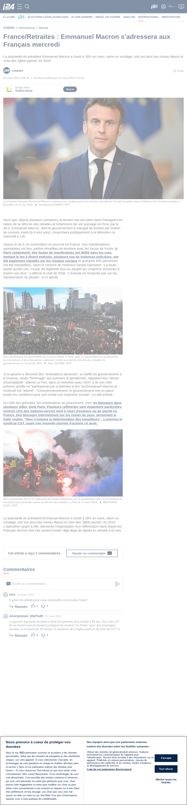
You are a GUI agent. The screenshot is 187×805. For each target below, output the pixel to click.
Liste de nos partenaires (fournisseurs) (109, 769)
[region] (93, 770)
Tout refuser (166, 769)
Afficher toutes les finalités (166, 781)
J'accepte (166, 758)
